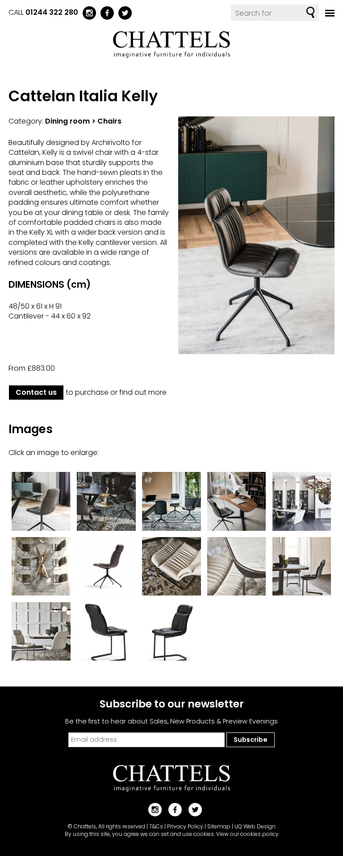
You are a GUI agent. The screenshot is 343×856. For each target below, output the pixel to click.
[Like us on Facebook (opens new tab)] (105, 12)
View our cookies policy (247, 834)
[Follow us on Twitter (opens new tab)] (123, 12)
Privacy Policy (185, 826)
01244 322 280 (51, 12)
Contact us (36, 392)
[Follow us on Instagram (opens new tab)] (87, 12)
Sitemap (218, 826)
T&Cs (156, 826)
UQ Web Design (255, 826)
